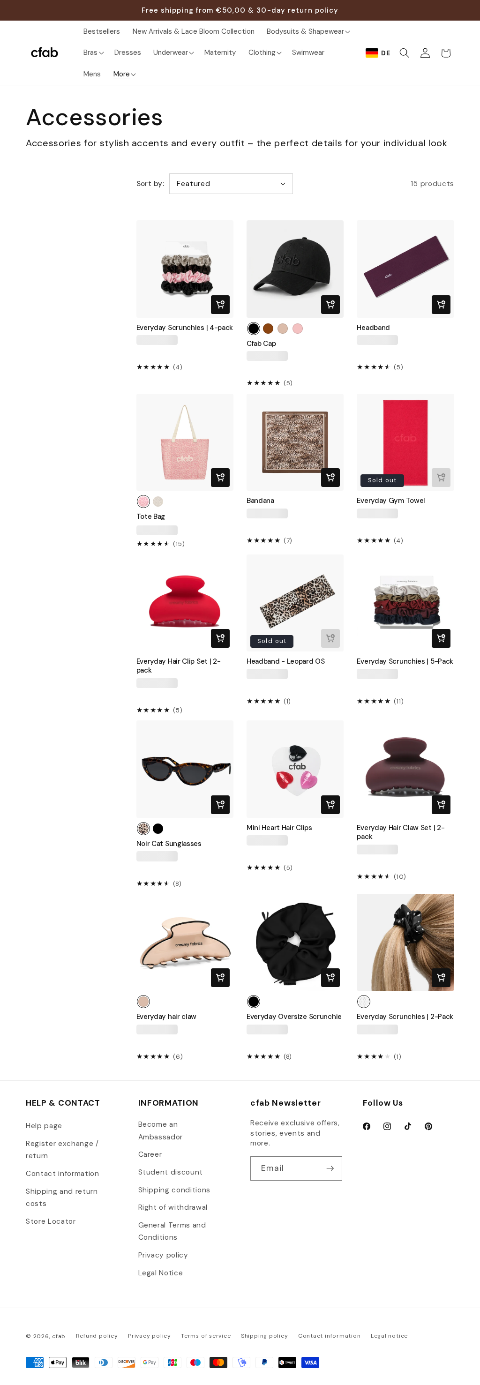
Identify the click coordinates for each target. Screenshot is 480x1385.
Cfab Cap (261, 343)
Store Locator (51, 1221)
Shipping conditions (174, 1190)
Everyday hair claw (166, 1016)
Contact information (62, 1173)
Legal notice (389, 1336)
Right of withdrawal (173, 1207)
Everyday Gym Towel (391, 500)
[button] (307, 31)
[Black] (253, 328)
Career (150, 1154)
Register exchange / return (62, 1150)
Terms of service (206, 1336)
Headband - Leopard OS (286, 661)
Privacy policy (163, 1255)
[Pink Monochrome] (143, 501)
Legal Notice (160, 1273)
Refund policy (97, 1336)
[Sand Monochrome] (158, 501)
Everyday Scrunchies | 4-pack (184, 327)
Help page (44, 1125)
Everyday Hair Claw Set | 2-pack (400, 832)
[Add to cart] (220, 304)
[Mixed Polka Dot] (364, 1001)
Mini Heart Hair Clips (279, 828)
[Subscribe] (330, 1168)
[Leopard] (143, 829)
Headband (373, 327)
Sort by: (150, 183)
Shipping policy (264, 1336)
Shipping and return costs (62, 1198)
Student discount (170, 1172)
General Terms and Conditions (172, 1231)
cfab (59, 1336)
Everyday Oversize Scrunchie (294, 1016)
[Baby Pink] (297, 328)
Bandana (260, 500)
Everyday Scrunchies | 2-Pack (405, 1016)
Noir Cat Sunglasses (169, 843)
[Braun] (268, 328)
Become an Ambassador (160, 1131)
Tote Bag (150, 516)
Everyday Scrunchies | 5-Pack (405, 661)
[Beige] (283, 328)
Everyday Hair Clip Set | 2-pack (178, 666)
